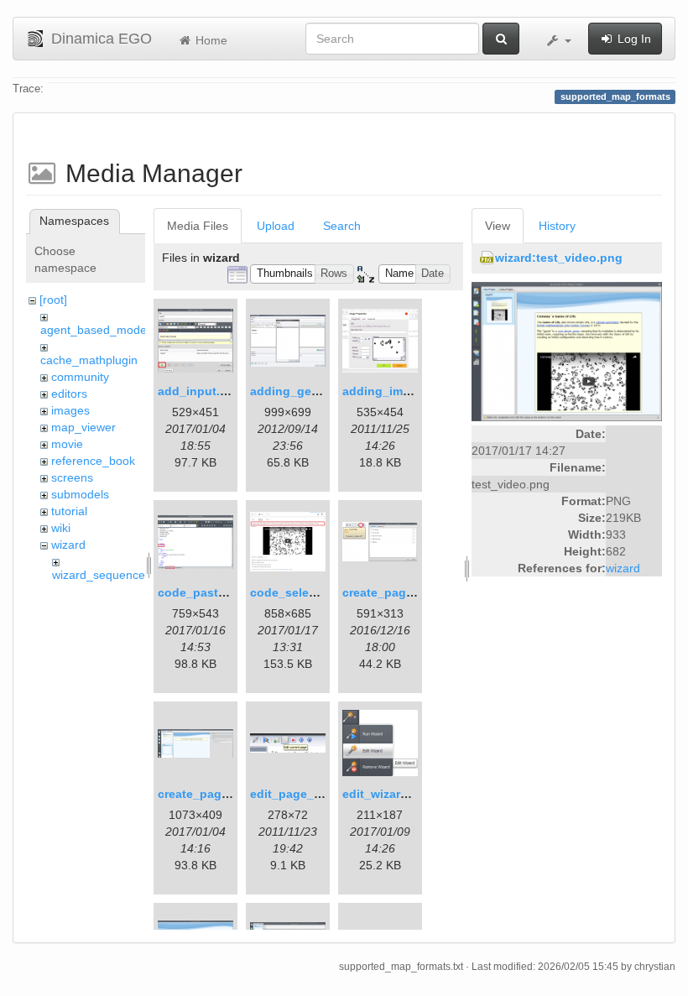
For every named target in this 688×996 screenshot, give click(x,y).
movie (67, 444)
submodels (80, 494)
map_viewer (83, 427)
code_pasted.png (208, 592)
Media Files (197, 225)
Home (209, 40)
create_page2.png (209, 793)
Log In (632, 38)
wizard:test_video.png (559, 257)
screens (72, 477)
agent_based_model (94, 329)
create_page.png (390, 592)
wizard (68, 544)
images (70, 410)
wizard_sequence (98, 574)
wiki (60, 528)
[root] (53, 299)
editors (69, 393)
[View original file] (567, 350)
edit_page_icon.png (307, 793)
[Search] (500, 39)
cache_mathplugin (89, 360)
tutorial (69, 511)
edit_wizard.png (388, 793)
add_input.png (200, 391)
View (497, 225)
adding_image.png (396, 391)
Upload (275, 225)
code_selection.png (307, 592)
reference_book (93, 460)
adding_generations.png (321, 391)
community (80, 376)
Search (342, 225)
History (557, 225)
